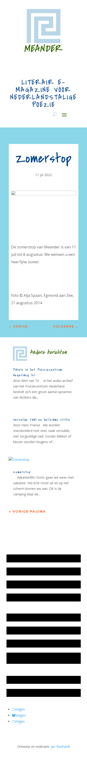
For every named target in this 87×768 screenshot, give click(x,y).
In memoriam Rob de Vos (28, 680)
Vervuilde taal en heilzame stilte (41, 419)
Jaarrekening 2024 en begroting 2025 (36, 584)
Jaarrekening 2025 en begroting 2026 (36, 558)
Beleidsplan (17, 630)
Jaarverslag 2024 (21, 597)
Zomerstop (22, 472)
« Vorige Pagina (27, 511)
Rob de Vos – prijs (22, 693)
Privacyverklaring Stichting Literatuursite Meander (38, 658)
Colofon (15, 643)
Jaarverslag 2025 (21, 571)
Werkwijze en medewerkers (29, 617)
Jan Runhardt (60, 746)
